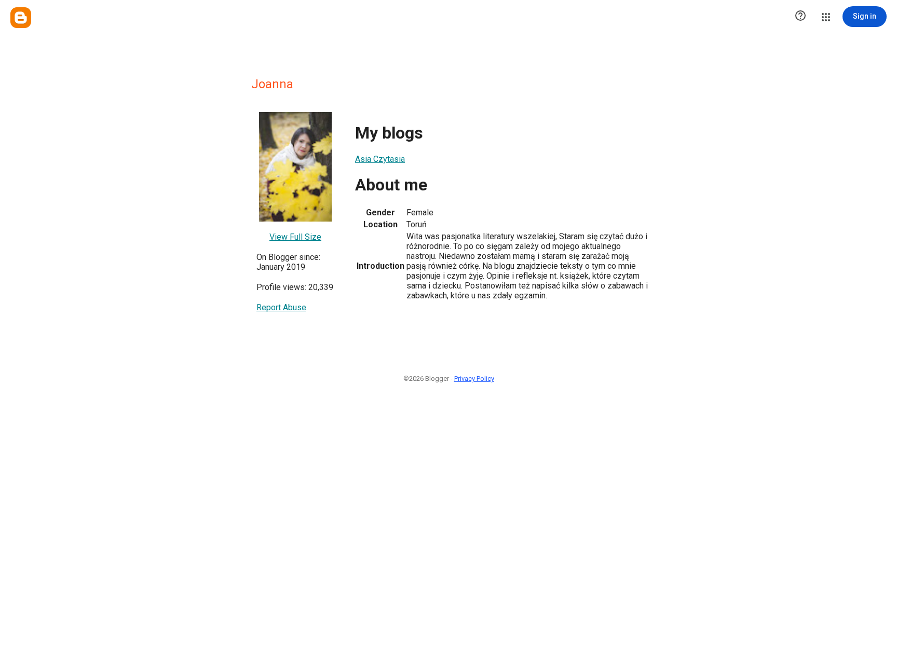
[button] (800, 16)
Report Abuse (281, 307)
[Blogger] (20, 17)
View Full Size (295, 237)
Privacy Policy (474, 378)
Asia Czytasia (380, 159)
